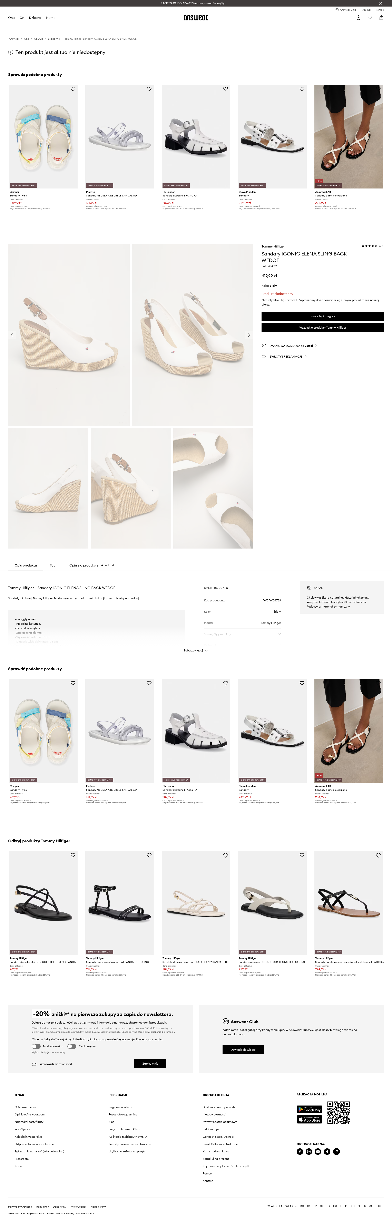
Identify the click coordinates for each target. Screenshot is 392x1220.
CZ (315, 1206)
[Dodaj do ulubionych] (73, 89)
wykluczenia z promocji (160, 1031)
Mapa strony (98, 1206)
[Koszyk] (381, 17)
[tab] (91, 565)
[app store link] (309, 1119)
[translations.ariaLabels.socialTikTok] (327, 1151)
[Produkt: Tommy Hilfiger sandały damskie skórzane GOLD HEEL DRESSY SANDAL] (43, 903)
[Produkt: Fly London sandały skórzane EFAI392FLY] (196, 136)
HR (328, 1206)
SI (359, 1206)
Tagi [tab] (53, 565)
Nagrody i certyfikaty (29, 1122)
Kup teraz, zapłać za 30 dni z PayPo (226, 1166)
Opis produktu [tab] (26, 565)
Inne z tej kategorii (323, 316)
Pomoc (207, 1173)
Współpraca (23, 1129)
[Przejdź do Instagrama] (309, 1151)
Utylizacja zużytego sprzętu (127, 1151)
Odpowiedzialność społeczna (34, 1144)
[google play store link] (309, 1109)
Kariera (19, 1166)
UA (371, 1206)
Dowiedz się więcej (243, 1050)
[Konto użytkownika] (358, 17)
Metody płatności (214, 1114)
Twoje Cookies (78, 1206)
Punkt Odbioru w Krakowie (220, 1144)
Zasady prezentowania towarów (130, 1144)
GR (322, 1206)
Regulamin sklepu (120, 1107)
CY (309, 1206)
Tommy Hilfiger (273, 246)
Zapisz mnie (150, 1063)
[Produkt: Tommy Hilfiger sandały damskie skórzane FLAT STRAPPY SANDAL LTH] (196, 903)
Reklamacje (211, 1129)
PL (346, 1206)
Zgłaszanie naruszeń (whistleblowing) (39, 1151)
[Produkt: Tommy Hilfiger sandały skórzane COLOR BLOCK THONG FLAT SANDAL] (272, 903)
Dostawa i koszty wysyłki (219, 1107)
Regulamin (42, 1206)
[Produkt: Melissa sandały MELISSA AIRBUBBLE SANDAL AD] (119, 136)
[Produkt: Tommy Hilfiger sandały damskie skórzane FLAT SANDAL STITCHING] (119, 903)
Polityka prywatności (20, 1206)
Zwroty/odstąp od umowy (220, 1122)
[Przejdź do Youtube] (318, 1151)
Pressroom (22, 1159)
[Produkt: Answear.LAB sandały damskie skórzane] (348, 136)
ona (11, 18)
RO (353, 1206)
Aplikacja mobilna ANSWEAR (128, 1137)
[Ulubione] (370, 17)
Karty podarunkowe (216, 1151)
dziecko (35, 18)
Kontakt (208, 1181)
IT (341, 1206)
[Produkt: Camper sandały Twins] (43, 136)
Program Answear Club (124, 1129)
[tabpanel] (196, 613)
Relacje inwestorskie (28, 1137)
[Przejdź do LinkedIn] (336, 1151)
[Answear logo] (196, 17)
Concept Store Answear (218, 1137)
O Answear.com (25, 1107)
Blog (112, 1122)
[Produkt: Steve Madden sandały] (272, 136)
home (50, 18)
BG (302, 1206)
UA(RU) (380, 1206)
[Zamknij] (380, 3)
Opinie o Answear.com (30, 1114)
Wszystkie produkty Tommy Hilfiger (322, 327)
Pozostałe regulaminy (123, 1114)
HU (335, 1206)
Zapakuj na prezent (216, 1159)
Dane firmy (59, 1206)
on (22, 18)
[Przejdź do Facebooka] (300, 1151)
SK (364, 1206)
